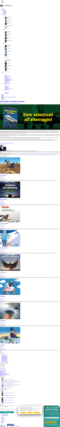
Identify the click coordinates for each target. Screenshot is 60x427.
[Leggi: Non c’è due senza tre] (2, 378)
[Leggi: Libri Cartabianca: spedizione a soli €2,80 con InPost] (2, 380)
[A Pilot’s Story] (10, 343)
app (3, 90)
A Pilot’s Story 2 (2, 296)
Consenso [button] (1, 372)
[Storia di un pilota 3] (10, 173)
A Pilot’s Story (2, 344)
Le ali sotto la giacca (3, 272)
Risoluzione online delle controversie (5, 374)
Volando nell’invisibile (3, 247)
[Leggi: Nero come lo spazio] (2, 385)
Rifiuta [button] (30, 412)
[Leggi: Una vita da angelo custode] (2, 382)
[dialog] (30, 410)
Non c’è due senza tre (4, 379)
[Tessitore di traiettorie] (10, 197)
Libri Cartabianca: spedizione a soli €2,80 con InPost (8, 381)
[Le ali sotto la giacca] (10, 270)
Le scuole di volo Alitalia (4, 223)
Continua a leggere (2, 179)
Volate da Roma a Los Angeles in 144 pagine (12, 101)
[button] (1, 425)
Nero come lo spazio (4, 386)
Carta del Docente (2, 375)
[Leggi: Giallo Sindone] (2, 387)
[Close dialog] (59, 406)
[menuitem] (31, 8)
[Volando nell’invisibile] (10, 246)
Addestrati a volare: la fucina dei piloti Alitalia (7, 384)
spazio (4, 29)
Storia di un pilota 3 (3, 175)
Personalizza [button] (36, 412)
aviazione (4, 14)
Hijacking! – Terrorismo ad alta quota (51, 154)
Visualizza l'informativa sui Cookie (23, 410)
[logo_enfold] (6, 7)
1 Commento (1, 323)
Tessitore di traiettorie (3, 199)
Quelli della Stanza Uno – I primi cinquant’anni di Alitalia (18, 154)
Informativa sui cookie (3, 371)
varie (4, 57)
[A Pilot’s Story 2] (10, 294)
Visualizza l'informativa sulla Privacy (32, 410)
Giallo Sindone (4, 388)
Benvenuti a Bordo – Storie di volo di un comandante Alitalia (36, 154)
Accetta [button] (23, 412)
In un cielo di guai (3, 320)
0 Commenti (1, 178)
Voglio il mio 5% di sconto (7, 412)
